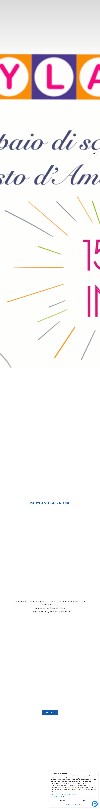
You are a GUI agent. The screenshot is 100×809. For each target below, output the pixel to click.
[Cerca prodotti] (94, 153)
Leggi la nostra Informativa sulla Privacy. (63, 794)
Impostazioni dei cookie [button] (73, 804)
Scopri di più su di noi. (58, 796)
